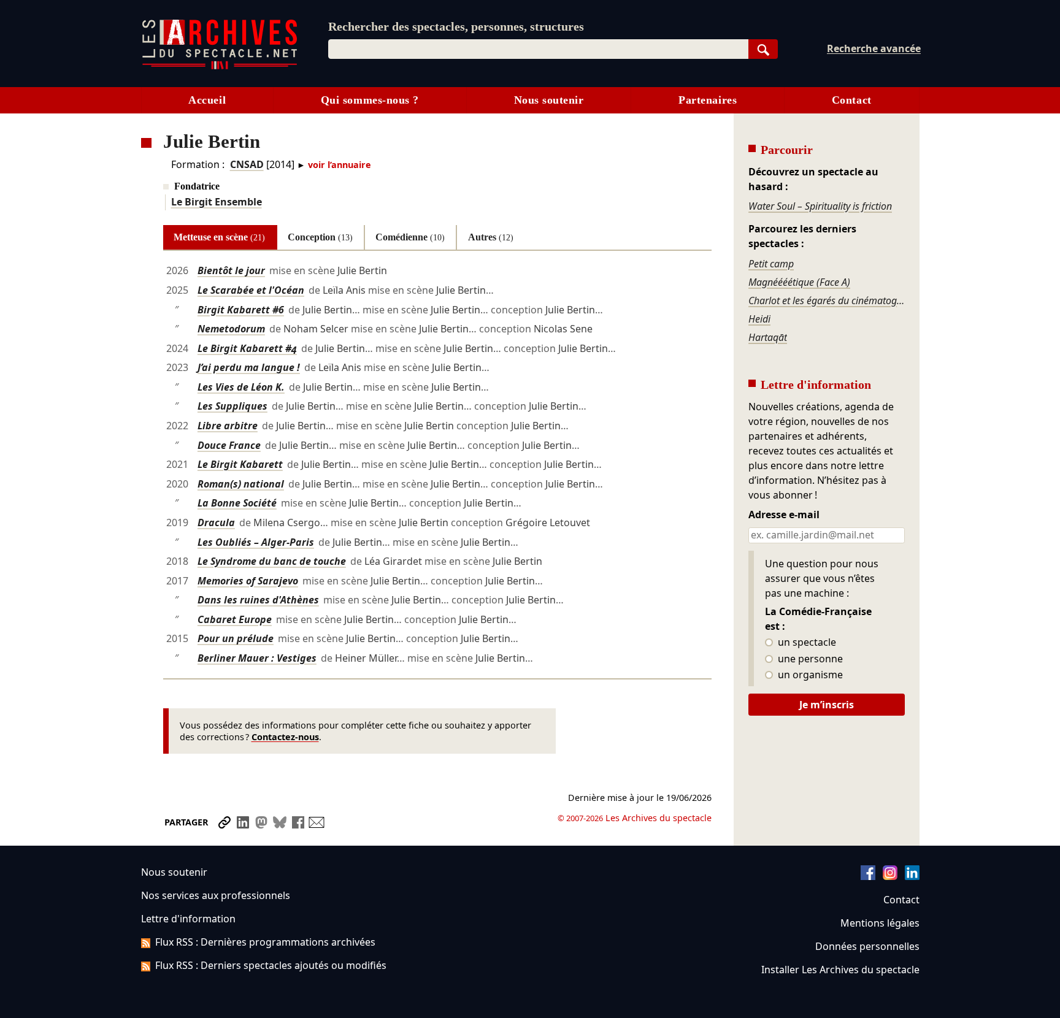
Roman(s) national (241, 484)
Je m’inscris (826, 704)
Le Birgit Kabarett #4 (247, 348)
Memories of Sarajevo (248, 580)
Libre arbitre (228, 425)
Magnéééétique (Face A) (799, 282)
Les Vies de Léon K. (241, 387)
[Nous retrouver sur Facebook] (868, 876)
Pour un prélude (236, 638)
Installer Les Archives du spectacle (840, 969)
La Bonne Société (237, 503)
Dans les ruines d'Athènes (258, 600)
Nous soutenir (549, 100)
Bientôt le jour (231, 270)
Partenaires (707, 100)
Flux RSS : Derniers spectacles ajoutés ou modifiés (270, 965)
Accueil (207, 100)
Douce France (229, 445)
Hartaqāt (767, 337)
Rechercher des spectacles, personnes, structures (456, 26)
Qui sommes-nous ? (370, 100)
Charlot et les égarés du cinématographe (826, 300)
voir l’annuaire (339, 164)
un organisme (809, 675)
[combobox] (538, 49)
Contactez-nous (285, 737)
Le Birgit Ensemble (216, 202)
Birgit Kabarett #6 (241, 309)
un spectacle (805, 642)
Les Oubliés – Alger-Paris (256, 542)
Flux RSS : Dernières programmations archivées (265, 942)
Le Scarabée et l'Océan (251, 290)
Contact (852, 100)
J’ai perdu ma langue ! (249, 367)
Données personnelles (867, 946)
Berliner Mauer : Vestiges (257, 658)
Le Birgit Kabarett (240, 464)
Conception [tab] (320, 237)
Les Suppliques (232, 406)
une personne (809, 659)
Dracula (216, 522)
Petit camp (771, 263)
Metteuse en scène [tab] (219, 237)
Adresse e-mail (784, 515)
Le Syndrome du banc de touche (272, 561)
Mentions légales (880, 923)
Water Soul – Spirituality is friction (820, 206)
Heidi (759, 319)
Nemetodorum (231, 328)
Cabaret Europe (235, 619)
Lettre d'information (188, 918)
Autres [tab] (490, 237)
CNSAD (247, 164)
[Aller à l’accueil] (219, 66)
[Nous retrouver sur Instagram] (890, 876)
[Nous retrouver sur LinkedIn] (912, 876)
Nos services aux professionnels (215, 895)
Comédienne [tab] (410, 237)
